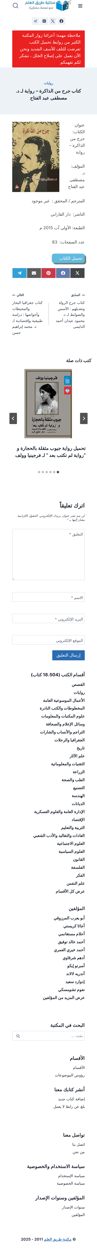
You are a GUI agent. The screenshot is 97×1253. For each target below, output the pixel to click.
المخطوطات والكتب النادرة (62, 708)
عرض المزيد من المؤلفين (64, 997)
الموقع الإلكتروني (69, 640)
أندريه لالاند (75, 973)
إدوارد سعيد (75, 981)
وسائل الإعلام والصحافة (65, 724)
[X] (53, 21)
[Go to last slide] (84, 418)
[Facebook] (61, 21)
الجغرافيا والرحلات (69, 740)
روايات (48, 83)
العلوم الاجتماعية (71, 843)
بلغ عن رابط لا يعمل (69, 1106)
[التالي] (13, 418)
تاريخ (81, 748)
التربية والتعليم (73, 827)
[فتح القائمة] (80, 5)
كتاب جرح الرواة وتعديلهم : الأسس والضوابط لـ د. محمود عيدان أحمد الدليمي (70, 311)
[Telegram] (35, 21)
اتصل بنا (78, 1144)
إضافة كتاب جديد (71, 1099)
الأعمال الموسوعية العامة (64, 700)
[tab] (58, 472)
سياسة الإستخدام (71, 1175)
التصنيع (79, 787)
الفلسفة (78, 867)
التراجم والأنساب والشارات (62, 732)
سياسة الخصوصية (71, 1183)
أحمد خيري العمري (69, 949)
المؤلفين (78, 1214)
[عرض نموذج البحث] (15, 6)
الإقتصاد (78, 819)
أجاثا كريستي (74, 926)
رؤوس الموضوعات (70, 1075)
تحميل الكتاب (70, 258)
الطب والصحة (73, 779)
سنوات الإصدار (73, 1207)
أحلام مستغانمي (71, 933)
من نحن (79, 1152)
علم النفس (76, 883)
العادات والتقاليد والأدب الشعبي (59, 835)
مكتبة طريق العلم (58, 1239)
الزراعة (79, 771)
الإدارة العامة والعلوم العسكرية (59, 811)
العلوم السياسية (72, 851)
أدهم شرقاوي (74, 957)
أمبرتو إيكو (76, 965)
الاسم (77, 597)
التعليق (76, 534)
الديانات (78, 803)
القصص (78, 684)
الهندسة (78, 795)
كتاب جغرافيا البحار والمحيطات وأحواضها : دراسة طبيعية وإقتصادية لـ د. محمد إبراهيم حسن (27, 314)
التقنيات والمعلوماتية (68, 763)
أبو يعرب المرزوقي (69, 918)
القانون (79, 859)
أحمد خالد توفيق (71, 941)
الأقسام (79, 1067)
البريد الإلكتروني (69, 619)
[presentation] (48, 404)
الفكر (80, 875)
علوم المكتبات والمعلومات (63, 716)
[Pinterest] (44, 21)
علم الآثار (77, 756)
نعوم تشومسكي (71, 989)
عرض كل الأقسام (70, 891)
